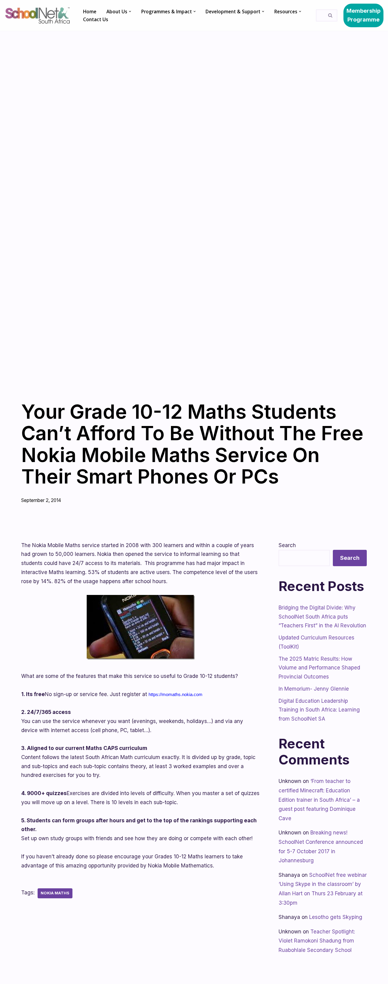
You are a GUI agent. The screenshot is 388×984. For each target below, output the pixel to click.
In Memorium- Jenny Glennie (314, 689)
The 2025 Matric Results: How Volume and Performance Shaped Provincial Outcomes (319, 668)
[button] (130, 11)
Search (287, 545)
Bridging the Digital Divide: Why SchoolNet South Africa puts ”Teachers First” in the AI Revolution (322, 617)
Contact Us (95, 19)
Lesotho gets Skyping (335, 917)
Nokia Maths (55, 893)
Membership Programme (363, 15)
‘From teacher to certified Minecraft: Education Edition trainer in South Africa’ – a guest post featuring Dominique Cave (319, 799)
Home (89, 11)
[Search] (330, 15)
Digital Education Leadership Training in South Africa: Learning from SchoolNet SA (319, 710)
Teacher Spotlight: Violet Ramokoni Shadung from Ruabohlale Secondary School (317, 941)
